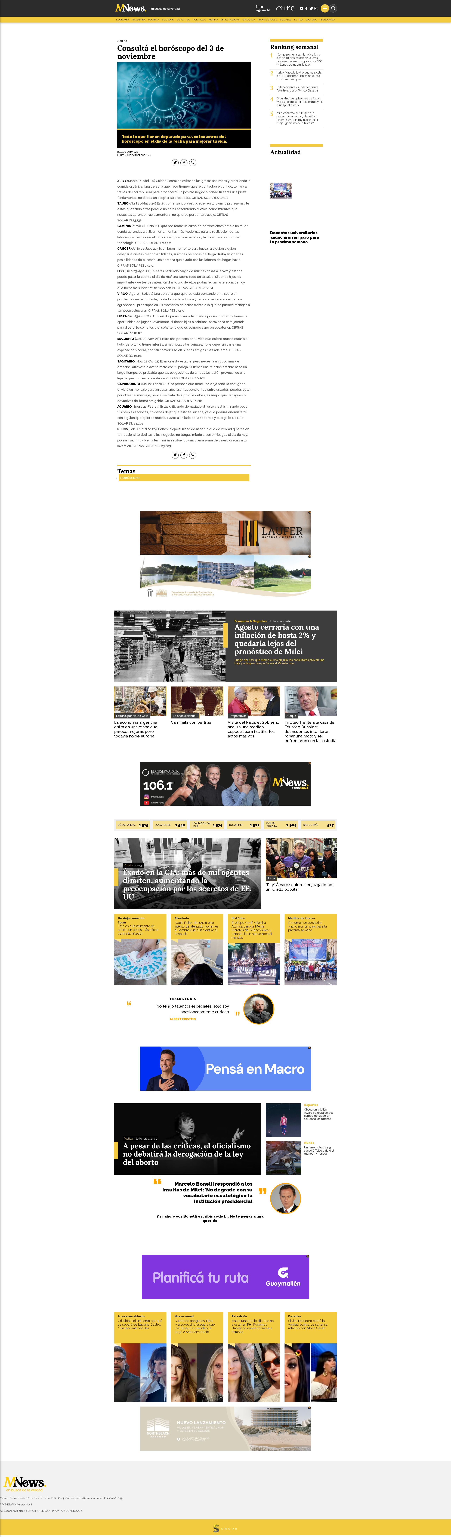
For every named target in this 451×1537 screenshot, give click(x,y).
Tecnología (327, 19)
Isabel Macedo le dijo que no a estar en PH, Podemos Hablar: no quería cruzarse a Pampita (299, 76)
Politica (153, 19)
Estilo (298, 19)
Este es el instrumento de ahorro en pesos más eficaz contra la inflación (138, 929)
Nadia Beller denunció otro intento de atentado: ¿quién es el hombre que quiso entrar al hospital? (197, 928)
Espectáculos (230, 19)
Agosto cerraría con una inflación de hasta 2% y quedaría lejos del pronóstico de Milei (276, 639)
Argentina (139, 19)
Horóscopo (130, 478)
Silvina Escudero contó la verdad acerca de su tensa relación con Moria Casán (308, 1324)
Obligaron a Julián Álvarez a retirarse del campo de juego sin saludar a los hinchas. (318, 1114)
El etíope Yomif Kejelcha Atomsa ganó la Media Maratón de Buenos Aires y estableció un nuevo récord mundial (251, 930)
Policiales (199, 19)
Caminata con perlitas (191, 722)
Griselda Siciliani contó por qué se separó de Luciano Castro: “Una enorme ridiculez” (140, 1324)
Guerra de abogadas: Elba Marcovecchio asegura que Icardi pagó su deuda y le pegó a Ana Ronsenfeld (195, 1326)
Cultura (311, 19)
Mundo (213, 19)
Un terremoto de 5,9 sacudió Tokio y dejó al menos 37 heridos (319, 1150)
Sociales (285, 19)
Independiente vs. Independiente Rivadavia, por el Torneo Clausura (297, 89)
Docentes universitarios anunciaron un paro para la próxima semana (294, 237)
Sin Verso (248, 19)
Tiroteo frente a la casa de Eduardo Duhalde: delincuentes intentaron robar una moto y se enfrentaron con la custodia (310, 731)
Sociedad (168, 19)
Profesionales (267, 19)
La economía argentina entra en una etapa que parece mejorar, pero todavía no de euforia (135, 729)
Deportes (183, 19)
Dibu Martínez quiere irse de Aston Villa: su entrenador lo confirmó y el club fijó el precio (299, 102)
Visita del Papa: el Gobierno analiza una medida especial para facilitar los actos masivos (253, 729)
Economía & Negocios (250, 621)
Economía (122, 19)
